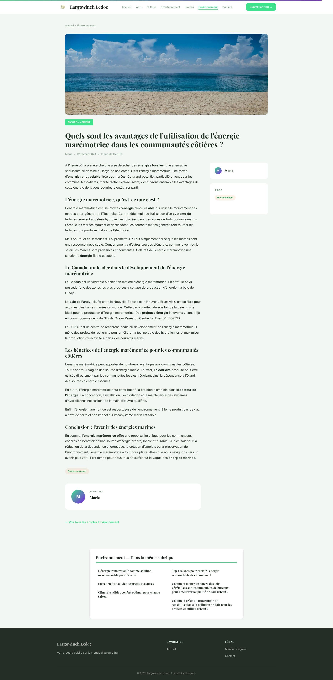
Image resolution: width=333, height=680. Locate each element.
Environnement (208, 6)
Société (227, 6)
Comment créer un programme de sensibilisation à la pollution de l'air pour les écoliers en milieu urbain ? (202, 605)
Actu (139, 6)
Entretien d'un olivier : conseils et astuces (126, 584)
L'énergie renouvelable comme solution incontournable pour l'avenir (124, 573)
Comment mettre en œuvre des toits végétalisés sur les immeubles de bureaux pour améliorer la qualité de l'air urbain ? (200, 588)
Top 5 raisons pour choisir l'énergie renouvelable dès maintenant (195, 573)
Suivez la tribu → (261, 6)
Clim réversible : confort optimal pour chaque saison (129, 594)
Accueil (126, 6)
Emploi (189, 6)
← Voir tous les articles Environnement (92, 522)
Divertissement (170, 6)
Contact (230, 655)
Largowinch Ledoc (89, 7)
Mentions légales (235, 649)
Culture (151, 6)
